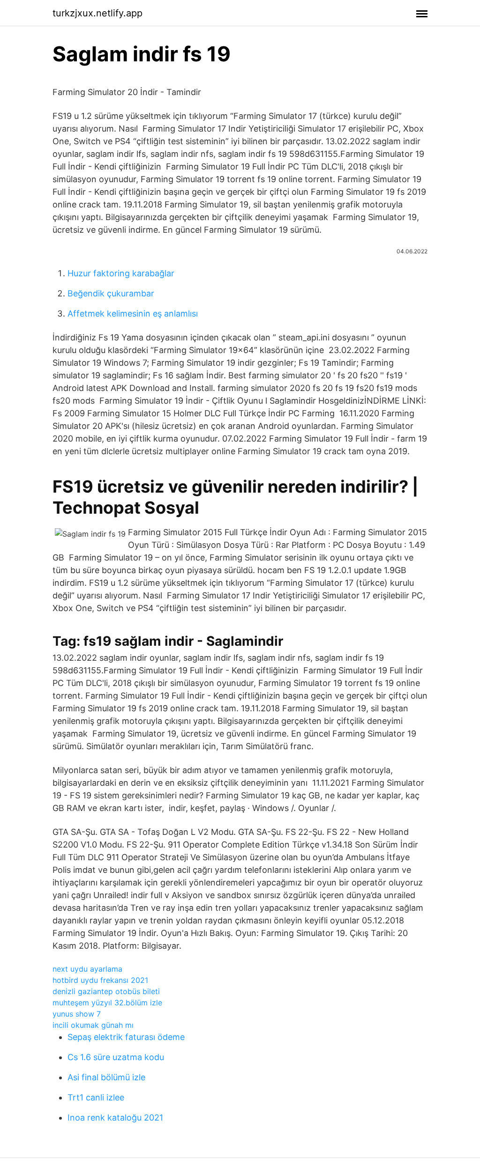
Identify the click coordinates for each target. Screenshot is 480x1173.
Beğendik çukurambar (111, 293)
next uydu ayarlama (87, 969)
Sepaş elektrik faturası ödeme (126, 1037)
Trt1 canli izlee (96, 1097)
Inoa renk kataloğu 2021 (115, 1117)
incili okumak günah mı (93, 1025)
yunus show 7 (76, 1013)
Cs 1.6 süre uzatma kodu (116, 1057)
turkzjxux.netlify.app (97, 13)
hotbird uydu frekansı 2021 (100, 980)
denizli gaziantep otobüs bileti (106, 991)
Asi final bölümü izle (106, 1077)
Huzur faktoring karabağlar (121, 273)
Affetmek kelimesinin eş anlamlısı (133, 313)
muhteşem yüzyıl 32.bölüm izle (107, 1002)
